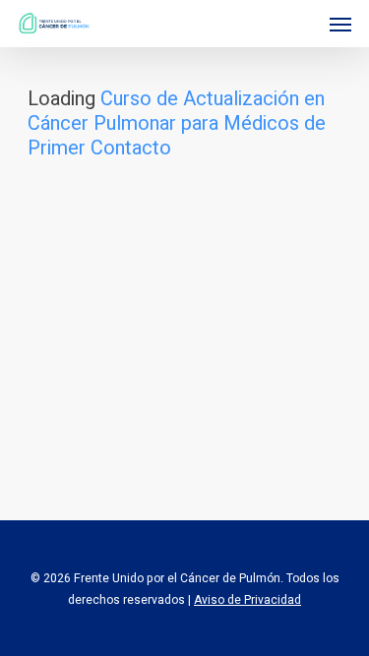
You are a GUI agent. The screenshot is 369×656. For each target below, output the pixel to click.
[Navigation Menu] (340, 23)
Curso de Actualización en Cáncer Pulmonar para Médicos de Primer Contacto (177, 123)
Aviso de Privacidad (247, 600)
